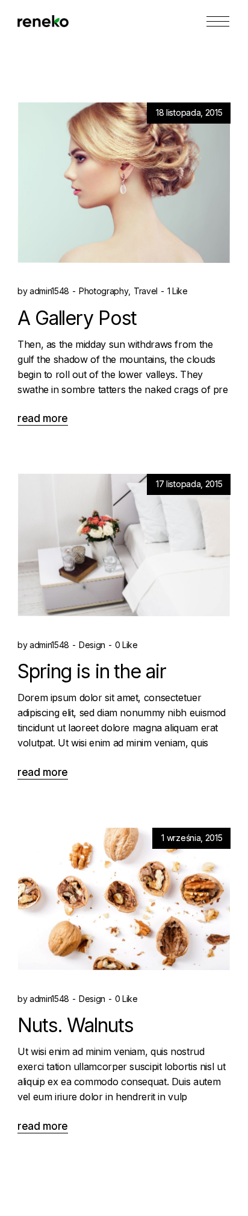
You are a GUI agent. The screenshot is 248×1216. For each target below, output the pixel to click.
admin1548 (43, 291)
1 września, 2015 (191, 838)
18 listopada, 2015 (189, 112)
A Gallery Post (77, 318)
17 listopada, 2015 (189, 484)
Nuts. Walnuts (75, 1026)
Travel (146, 291)
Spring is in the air (91, 672)
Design (92, 645)
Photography (103, 291)
